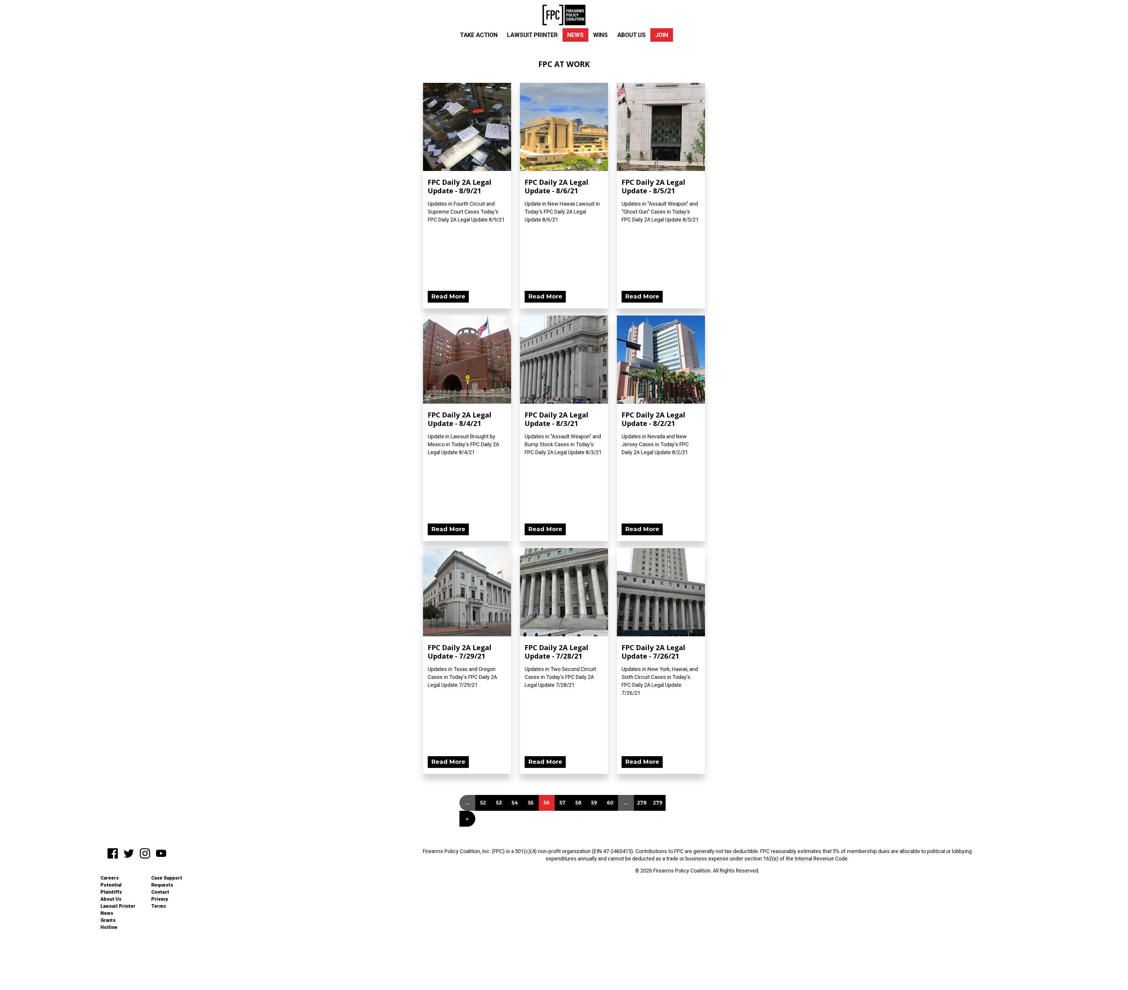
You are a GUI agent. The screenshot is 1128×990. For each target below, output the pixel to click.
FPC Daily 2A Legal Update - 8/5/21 (653, 186)
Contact (160, 892)
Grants (107, 920)
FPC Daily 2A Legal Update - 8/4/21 (459, 419)
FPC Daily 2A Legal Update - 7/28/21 (556, 651)
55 (530, 803)
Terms (158, 906)
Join (661, 34)
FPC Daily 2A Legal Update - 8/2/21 (653, 419)
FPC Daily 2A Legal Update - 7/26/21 (653, 651)
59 (594, 803)
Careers (109, 878)
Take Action (479, 34)
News (575, 34)
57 (562, 803)
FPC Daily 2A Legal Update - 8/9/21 (459, 186)
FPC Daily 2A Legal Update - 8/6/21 (556, 186)
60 (610, 803)
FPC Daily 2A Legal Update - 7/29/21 (459, 651)
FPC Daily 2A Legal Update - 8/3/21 (556, 419)
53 (499, 803)
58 (578, 803)
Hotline (109, 927)
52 (483, 803)
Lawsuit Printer (532, 34)
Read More (448, 296)
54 (515, 803)
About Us (631, 34)
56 (547, 803)
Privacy (159, 899)
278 (642, 803)
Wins (600, 34)
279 (657, 803)
